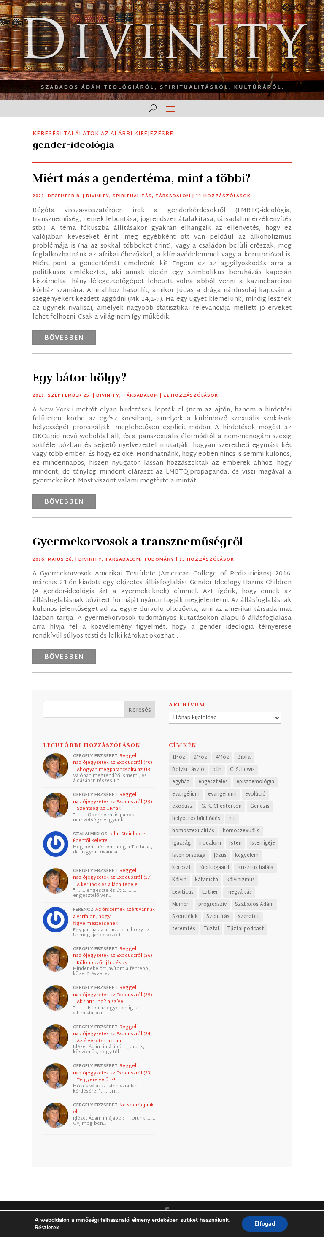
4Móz (222, 757)
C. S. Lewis (242, 769)
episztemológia (255, 782)
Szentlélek (185, 916)
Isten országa (188, 855)
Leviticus (183, 892)
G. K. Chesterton (221, 806)
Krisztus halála (255, 867)
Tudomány (159, 560)
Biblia (244, 757)
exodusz (182, 806)
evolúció (255, 794)
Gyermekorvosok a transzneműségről (137, 541)
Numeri (181, 904)
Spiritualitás (132, 196)
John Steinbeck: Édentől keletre (109, 837)
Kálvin (179, 880)
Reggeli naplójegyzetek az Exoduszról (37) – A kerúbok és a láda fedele (112, 877)
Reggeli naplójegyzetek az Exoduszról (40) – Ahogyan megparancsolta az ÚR (112, 763)
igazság (181, 843)
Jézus (220, 855)
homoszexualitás (193, 831)
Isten (236, 843)
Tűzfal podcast (245, 929)
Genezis (260, 806)
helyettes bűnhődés (196, 818)
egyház (181, 782)
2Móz (200, 757)
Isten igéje (262, 843)
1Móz (178, 757)
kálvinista (206, 880)
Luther (210, 892)
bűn (217, 769)
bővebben (64, 338)
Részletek (47, 1228)
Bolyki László (188, 769)
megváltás (239, 892)
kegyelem (247, 855)
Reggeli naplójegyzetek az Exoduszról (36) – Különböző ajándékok (112, 956)
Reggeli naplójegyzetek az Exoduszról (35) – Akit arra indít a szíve (112, 995)
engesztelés (213, 782)
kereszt (181, 867)
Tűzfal (211, 929)
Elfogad (264, 1224)
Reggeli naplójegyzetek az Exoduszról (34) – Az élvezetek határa (112, 1034)
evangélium (186, 794)
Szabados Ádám (254, 904)
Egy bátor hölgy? (79, 377)
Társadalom (173, 196)
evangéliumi (222, 794)
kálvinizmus (241, 880)
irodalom (210, 843)
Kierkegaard (214, 867)
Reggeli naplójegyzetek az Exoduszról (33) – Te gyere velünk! (112, 1073)
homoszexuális (241, 831)
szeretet (248, 916)
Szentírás (218, 916)
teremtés (183, 929)
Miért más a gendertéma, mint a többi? (141, 178)
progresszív (212, 904)
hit (232, 818)
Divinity (97, 196)
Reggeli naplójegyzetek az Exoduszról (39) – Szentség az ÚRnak (112, 801)
